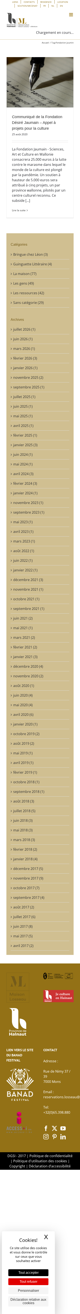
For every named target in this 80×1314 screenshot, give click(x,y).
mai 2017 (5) (23, 936)
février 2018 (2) (25, 849)
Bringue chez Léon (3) (30, 254)
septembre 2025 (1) (28, 387)
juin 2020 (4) (23, 695)
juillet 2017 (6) (24, 916)
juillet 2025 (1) (24, 396)
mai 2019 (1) (23, 753)
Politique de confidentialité (51, 1155)
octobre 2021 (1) (26, 599)
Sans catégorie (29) (28, 302)
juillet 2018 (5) (24, 811)
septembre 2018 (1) (28, 791)
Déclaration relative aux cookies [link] (28, 1301)
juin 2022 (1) (23, 560)
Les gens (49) (23, 283)
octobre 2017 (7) (26, 888)
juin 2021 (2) (23, 618)
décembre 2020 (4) (28, 666)
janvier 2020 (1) (25, 724)
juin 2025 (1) (23, 406)
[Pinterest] (54, 1136)
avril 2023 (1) (23, 531)
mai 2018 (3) (23, 830)
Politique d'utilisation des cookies (40, 1161)
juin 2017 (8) (23, 926)
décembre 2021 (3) (28, 579)
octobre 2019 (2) (26, 733)
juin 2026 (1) (23, 339)
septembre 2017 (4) (28, 897)
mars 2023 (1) (24, 541)
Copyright (17, 1166)
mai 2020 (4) (23, 705)
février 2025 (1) (25, 435)
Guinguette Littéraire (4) (32, 264)
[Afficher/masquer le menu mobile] (71, 14)
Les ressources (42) (28, 293)
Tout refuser (28, 1281)
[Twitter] (54, 1128)
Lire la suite (19, 210)
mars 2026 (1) (24, 348)
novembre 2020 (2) (28, 676)
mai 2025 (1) (23, 416)
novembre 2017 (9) (28, 878)
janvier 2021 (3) (25, 656)
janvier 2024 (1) (25, 493)
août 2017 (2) (23, 907)
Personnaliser (28, 1290)
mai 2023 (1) (23, 522)
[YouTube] (63, 1128)
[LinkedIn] (63, 1136)
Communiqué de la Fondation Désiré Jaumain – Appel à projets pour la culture (37, 123)
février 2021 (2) (25, 647)
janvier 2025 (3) (25, 445)
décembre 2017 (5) (28, 868)
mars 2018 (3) (24, 839)
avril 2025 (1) (23, 425)
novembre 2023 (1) (28, 502)
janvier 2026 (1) (25, 368)
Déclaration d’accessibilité (50, 1166)
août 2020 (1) (23, 685)
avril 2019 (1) (23, 762)
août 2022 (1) (23, 550)
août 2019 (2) (23, 743)
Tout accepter (28, 1272)
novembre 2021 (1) (28, 589)
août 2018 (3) (23, 801)
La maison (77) (24, 273)
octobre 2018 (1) (26, 782)
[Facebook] (46, 1128)
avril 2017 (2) (23, 945)
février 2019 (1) (25, 772)
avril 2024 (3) (23, 473)
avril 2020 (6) (23, 714)
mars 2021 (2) (24, 637)
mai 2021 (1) (23, 628)
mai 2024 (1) (23, 464)
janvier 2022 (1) (25, 570)
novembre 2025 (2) (28, 377)
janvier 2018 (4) (25, 859)
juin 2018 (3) (23, 820)
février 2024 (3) (25, 483)
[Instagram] (46, 1136)
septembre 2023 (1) (28, 512)
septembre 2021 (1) (28, 608)
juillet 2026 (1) (24, 329)
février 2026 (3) (25, 358)
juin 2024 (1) (23, 454)
